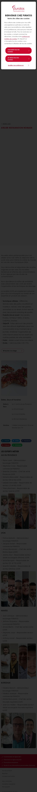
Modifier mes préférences (16, 65)
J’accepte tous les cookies (14, 51)
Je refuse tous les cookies (13, 59)
